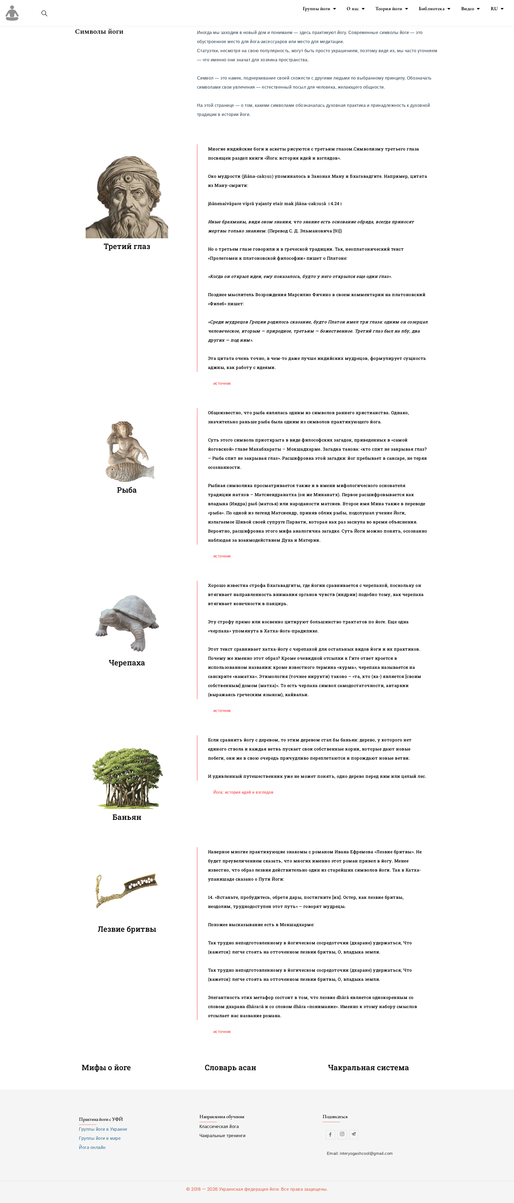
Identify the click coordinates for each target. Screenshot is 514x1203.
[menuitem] (497, 8)
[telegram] (353, 1135)
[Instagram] (342, 1135)
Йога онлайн (92, 1147)
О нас (353, 8)
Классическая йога (219, 1126)
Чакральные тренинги (222, 1135)
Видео (467, 8)
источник (222, 383)
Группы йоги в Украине (103, 1129)
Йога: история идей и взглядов (243, 792)
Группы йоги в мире (100, 1138)
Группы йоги (316, 8)
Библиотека (432, 8)
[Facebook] (330, 1135)
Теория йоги (388, 8)
